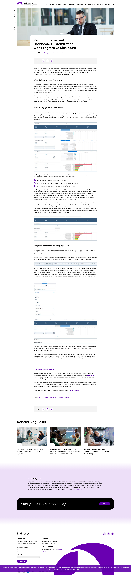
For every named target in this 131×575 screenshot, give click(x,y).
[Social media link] (104, 533)
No (83, 569)
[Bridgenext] (27, 4)
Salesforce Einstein (63, 397)
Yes (78, 569)
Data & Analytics (43, 397)
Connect (105, 503)
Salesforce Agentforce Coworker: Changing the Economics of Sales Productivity (97, 451)
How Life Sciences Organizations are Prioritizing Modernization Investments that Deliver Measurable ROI (65, 451)
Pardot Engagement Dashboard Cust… (14, 18)
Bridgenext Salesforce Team (55, 53)
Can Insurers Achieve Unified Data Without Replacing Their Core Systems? (30, 451)
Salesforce (52, 397)
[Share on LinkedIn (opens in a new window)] (51, 60)
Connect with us (74, 390)
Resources (14, 33)
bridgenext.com (77, 489)
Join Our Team (47, 547)
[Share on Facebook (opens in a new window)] (47, 60)
